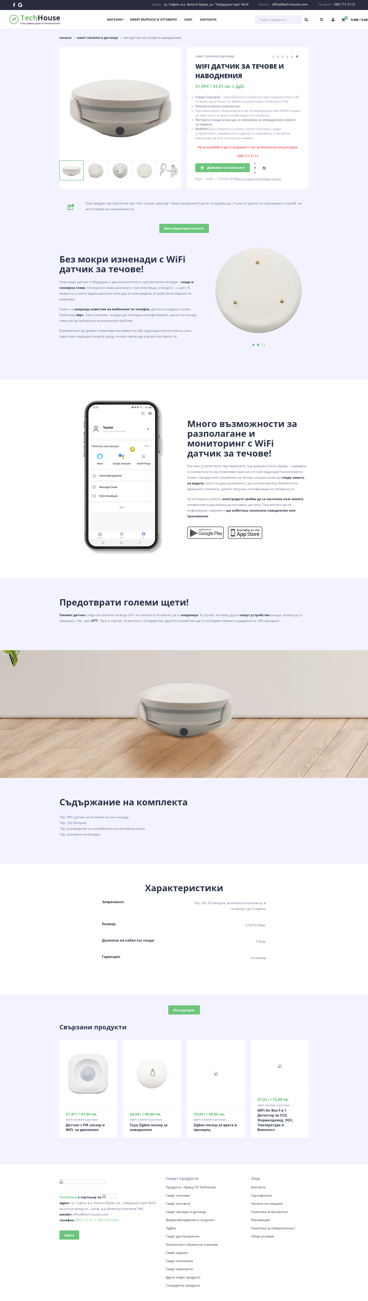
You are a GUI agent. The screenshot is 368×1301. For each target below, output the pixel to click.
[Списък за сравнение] (321, 19)
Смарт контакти (178, 1203)
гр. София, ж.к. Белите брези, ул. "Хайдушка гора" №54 (206, 4)
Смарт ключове (178, 1195)
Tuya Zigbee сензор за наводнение (149, 1127)
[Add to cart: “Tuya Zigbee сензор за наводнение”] (152, 1073)
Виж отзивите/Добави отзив (258, 179)
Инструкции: (184, 1010)
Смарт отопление (179, 1261)
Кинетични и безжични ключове (192, 1244)
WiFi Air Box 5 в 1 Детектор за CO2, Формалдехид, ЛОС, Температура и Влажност (275, 1120)
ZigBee (171, 1228)
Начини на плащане (267, 1203)
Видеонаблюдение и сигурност (190, 1220)
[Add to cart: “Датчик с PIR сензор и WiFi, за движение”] (88, 1073)
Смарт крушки (177, 1252)
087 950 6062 (108, 1220)
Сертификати (261, 1195)
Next (85, 162)
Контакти (258, 1187)
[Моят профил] (333, 19)
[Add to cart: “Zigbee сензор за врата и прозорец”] (216, 1073)
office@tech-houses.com (290, 4)
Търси (306, 20)
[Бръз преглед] (79, 1073)
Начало (65, 38)
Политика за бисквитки (269, 1212)
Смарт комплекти (179, 1269)
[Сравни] (264, 168)
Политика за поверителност (273, 1228)
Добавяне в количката (225, 167)
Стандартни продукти (183, 1285)
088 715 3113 (344, 4)
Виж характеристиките (184, 228)
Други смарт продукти (183, 1277)
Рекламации (260, 1220)
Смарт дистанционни (182, 1236)
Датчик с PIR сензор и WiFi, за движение (85, 1127)
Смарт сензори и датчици (97, 38)
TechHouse (68, 1197)
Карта (69, 1235)
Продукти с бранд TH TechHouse (191, 1187)
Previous (69, 162)
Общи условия (262, 1236)
